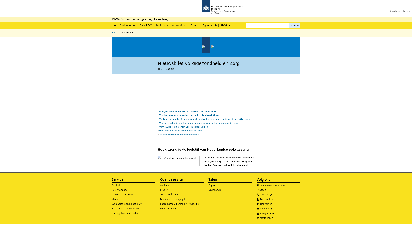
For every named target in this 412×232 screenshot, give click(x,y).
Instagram (274, 213)
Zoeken (295, 25)
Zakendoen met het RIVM (125, 208)
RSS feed (261, 189)
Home (115, 25)
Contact (195, 25)
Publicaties (161, 25)
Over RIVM (146, 25)
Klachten (116, 199)
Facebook (274, 199)
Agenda (207, 25)
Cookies (164, 185)
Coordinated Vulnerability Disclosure (179, 203)
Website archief (168, 208)
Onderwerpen (128, 25)
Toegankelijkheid (169, 194)
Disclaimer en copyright (172, 199)
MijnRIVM (223, 25)
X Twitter (273, 194)
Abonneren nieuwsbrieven (271, 185)
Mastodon (274, 217)
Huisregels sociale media (125, 213)
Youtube (273, 208)
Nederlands (394, 11)
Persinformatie (120, 189)
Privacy (164, 189)
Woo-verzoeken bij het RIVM (127, 203)
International (179, 25)
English (406, 11)
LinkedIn (273, 203)
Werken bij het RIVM (122, 194)
